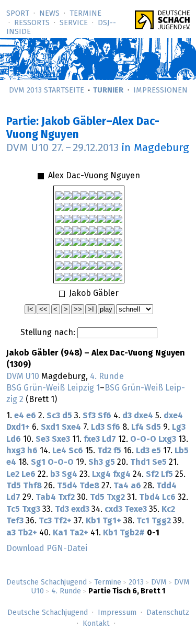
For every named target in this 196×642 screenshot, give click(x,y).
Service (74, 23)
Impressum (117, 612)
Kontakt (96, 623)
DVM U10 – (62, 148)
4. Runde (66, 591)
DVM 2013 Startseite (46, 90)
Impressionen (160, 90)
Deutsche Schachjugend (46, 582)
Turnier (108, 90)
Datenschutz (167, 612)
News (49, 13)
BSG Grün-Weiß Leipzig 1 (53, 388)
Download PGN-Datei (46, 548)
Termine (85, 13)
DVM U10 (22, 376)
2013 (136, 582)
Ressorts (32, 23)
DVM (159, 582)
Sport (17, 13)
